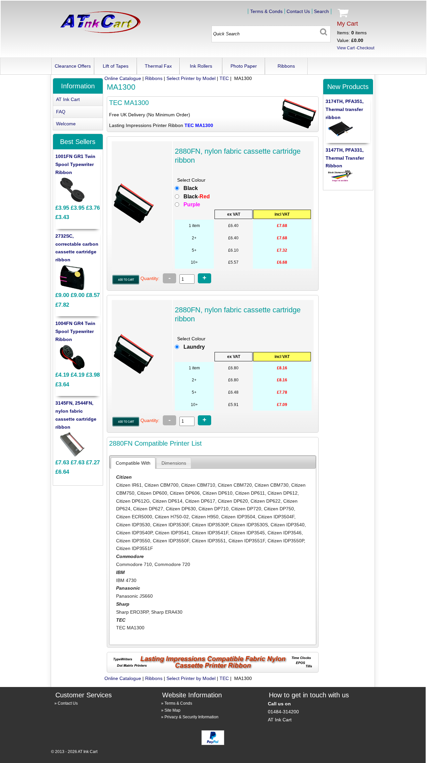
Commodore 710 (134, 564)
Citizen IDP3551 (209, 540)
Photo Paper (244, 66)
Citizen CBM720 (235, 485)
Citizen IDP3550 (133, 540)
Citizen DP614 (167, 501)
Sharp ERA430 (166, 612)
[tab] (133, 463)
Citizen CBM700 (161, 485)
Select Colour (191, 180)
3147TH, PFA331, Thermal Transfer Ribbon (345, 158)
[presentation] (133, 463)
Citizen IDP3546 (285, 532)
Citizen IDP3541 (172, 532)
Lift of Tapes (115, 66)
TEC (224, 78)
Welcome (66, 123)
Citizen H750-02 (172, 516)
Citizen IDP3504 (238, 516)
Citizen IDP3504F (276, 516)
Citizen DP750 (279, 508)
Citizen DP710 (213, 508)
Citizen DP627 (148, 508)
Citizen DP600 (152, 493)
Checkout (365, 48)
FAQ (60, 111)
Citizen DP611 (250, 493)
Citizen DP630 (181, 508)
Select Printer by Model (191, 78)
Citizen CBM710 (198, 485)
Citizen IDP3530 (133, 524)
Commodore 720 (172, 564)
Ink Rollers (201, 66)
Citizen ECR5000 (134, 516)
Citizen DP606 (185, 493)
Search (321, 11)
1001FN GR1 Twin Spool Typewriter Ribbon (75, 164)
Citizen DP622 (266, 501)
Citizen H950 (205, 516)
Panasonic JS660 (134, 596)
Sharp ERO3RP (132, 612)
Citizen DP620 (233, 501)
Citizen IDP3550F (171, 540)
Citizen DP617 (200, 501)
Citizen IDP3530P (210, 524)
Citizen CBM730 (272, 485)
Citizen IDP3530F (171, 524)
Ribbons (286, 66)
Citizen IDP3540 (288, 524)
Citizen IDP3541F (210, 532)
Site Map (172, 710)
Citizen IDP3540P (134, 532)
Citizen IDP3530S (249, 524)
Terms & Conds (266, 11)
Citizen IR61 (129, 485)
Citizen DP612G (133, 501)
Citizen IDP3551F (247, 540)
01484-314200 (283, 711)
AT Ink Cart (68, 99)
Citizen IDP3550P (286, 540)
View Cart (346, 48)
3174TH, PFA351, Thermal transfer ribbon (345, 109)
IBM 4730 (126, 580)
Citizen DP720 (246, 508)
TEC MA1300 (130, 627)
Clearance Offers (73, 66)
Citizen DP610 (217, 493)
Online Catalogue (122, 78)
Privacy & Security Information (191, 717)
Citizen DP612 (283, 493)
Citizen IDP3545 (248, 532)
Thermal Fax (158, 66)
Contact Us (298, 11)
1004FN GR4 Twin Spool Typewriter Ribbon (75, 331)
